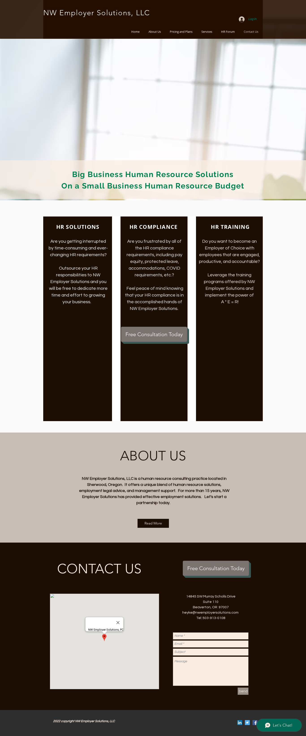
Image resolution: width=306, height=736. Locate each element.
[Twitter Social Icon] (247, 722)
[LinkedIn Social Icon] (239, 722)
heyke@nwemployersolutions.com (210, 612)
